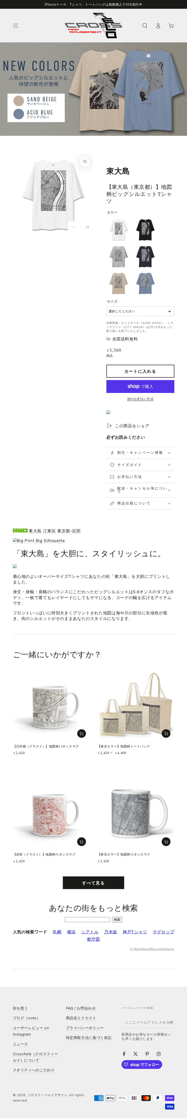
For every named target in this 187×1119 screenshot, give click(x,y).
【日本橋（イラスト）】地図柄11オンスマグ (46, 746)
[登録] (171, 1022)
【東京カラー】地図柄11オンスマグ (123, 854)
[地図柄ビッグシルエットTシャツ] (39, 541)
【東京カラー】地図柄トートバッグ (123, 746)
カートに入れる (140, 371)
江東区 (49, 530)
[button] (144, 25)
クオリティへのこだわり (34, 1070)
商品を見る (166, 733)
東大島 (35, 530)
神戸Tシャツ (135, 931)
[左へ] (74, 227)
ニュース (20, 1044)
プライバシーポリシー (85, 1028)
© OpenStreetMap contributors (152, 949)
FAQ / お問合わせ (81, 1008)
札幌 (57, 931)
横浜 (71, 931)
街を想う (20, 1008)
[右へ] (87, 227)
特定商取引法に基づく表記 (89, 1038)
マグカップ (163, 931)
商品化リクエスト (81, 1018)
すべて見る (93, 883)
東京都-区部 (69, 530)
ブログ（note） (26, 1018)
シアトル (90, 931)
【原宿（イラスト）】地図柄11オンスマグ (44, 854)
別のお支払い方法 (140, 399)
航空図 (93, 939)
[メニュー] (15, 25)
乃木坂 (110, 931)
